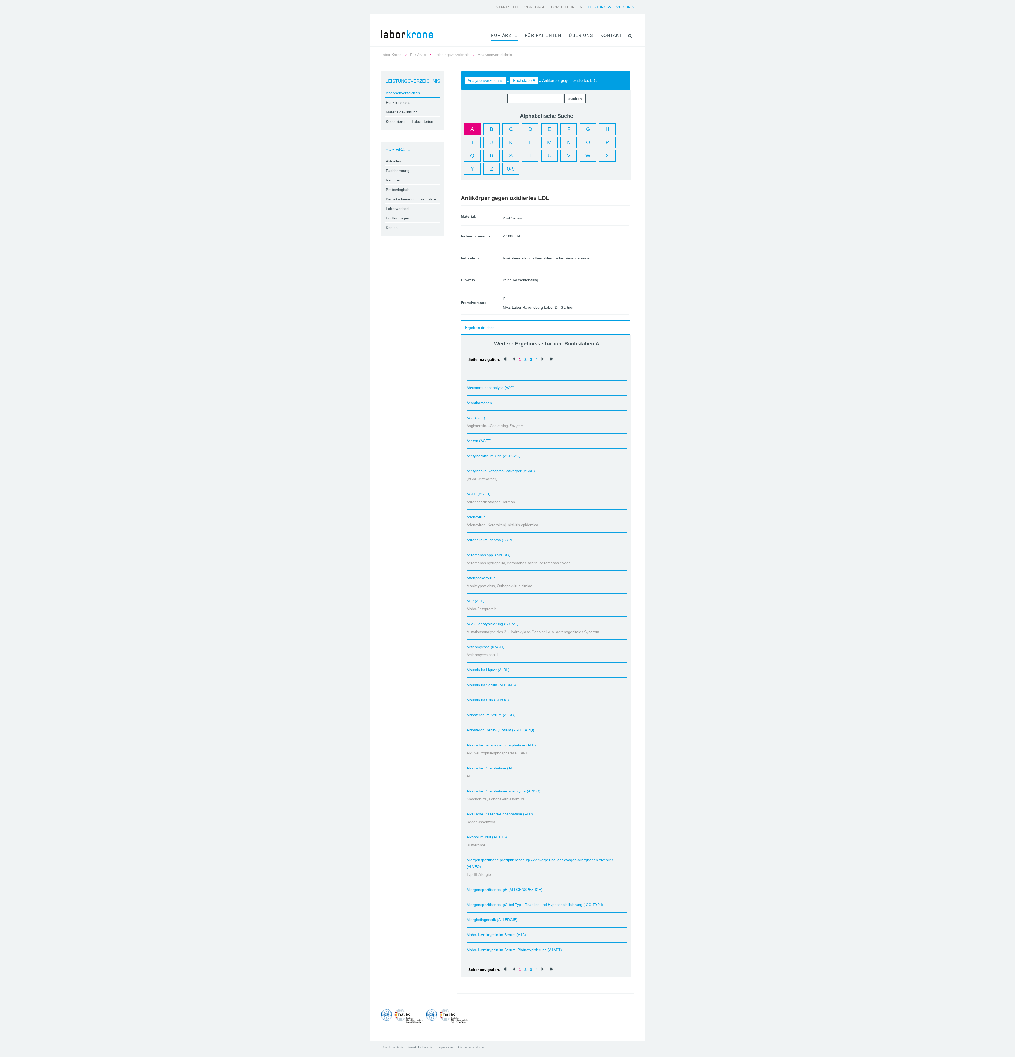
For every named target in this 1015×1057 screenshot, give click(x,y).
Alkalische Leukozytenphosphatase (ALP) (501, 745)
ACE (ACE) (476, 418)
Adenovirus (476, 517)
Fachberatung (397, 171)
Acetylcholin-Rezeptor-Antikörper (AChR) (501, 471)
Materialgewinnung (402, 112)
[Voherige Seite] (514, 359)
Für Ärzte (504, 35)
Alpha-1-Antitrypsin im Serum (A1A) (496, 935)
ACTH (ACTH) (478, 494)
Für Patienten (543, 35)
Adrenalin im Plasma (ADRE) (491, 540)
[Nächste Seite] (543, 359)
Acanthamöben (479, 403)
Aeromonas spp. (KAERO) (488, 555)
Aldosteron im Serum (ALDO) (491, 715)
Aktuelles (393, 161)
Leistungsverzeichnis (611, 7)
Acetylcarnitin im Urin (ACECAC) (493, 456)
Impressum (445, 1047)
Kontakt (611, 35)
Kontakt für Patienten (421, 1047)
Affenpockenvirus (481, 578)
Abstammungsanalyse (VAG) (491, 388)
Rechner (393, 180)
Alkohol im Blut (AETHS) (487, 837)
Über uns (581, 35)
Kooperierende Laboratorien (409, 121)
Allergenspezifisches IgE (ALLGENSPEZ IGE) (504, 889)
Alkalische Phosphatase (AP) (491, 768)
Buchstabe (524, 80)
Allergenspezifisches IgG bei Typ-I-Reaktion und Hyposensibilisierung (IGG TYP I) (535, 904)
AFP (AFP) (476, 601)
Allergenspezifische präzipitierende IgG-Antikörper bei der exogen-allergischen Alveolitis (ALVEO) (540, 863)
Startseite (507, 7)
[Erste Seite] (505, 359)
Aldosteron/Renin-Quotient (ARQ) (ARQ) (500, 730)
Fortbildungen (567, 7)
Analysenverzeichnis (486, 80)
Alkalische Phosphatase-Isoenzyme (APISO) (504, 791)
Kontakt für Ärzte (393, 1047)
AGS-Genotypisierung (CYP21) (492, 624)
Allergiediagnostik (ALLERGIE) (492, 920)
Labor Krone (391, 55)
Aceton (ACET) (479, 441)
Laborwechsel (397, 209)
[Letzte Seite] (552, 359)
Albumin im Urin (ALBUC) (488, 700)
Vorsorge (535, 7)
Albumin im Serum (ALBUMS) (491, 685)
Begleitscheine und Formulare (411, 199)
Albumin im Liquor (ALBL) (488, 670)
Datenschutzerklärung (471, 1047)
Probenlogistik (397, 190)
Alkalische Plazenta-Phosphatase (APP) (500, 814)
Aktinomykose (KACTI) (485, 647)
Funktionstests (398, 102)
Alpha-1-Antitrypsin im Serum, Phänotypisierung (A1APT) (514, 950)
